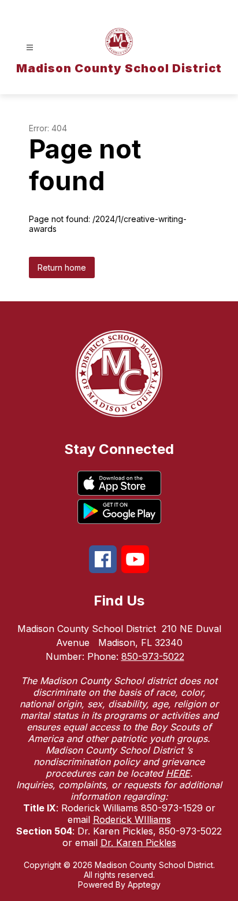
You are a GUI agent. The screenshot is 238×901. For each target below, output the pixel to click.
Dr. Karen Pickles (138, 842)
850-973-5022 (152, 656)
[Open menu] (29, 47)
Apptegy (144, 884)
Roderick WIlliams (132, 819)
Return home (62, 267)
